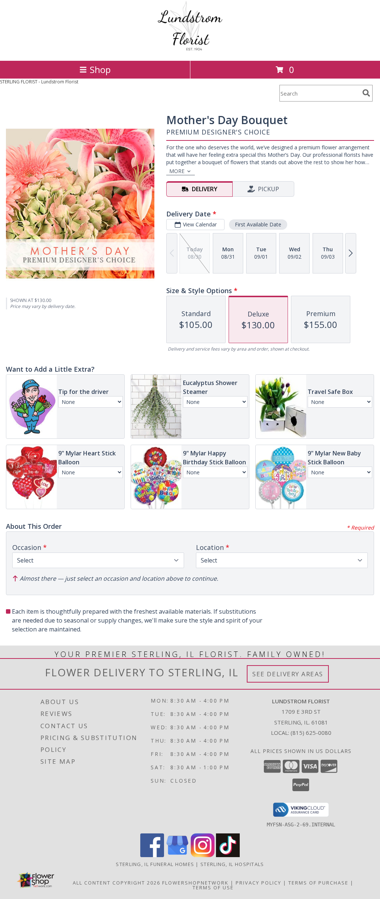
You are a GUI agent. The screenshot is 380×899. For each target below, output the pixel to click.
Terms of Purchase (318, 882)
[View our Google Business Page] (177, 855)
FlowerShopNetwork (195, 882)
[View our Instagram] (202, 855)
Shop (100, 69)
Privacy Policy (258, 882)
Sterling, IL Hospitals (232, 864)
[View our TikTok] (228, 855)
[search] (366, 93)
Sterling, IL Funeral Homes (155, 864)
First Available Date (258, 224)
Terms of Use (213, 887)
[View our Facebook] (152, 855)
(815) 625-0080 (311, 732)
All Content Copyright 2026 (116, 882)
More (176, 171)
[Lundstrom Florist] (190, 49)
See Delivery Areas (287, 674)
